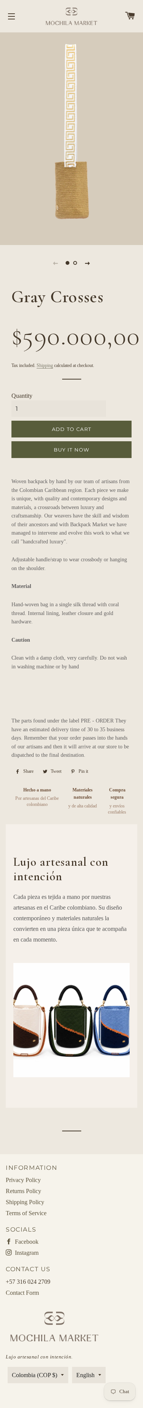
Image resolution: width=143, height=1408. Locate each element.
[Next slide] (87, 263)
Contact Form (22, 1292)
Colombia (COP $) (34, 1375)
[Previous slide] (55, 263)
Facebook (26, 1241)
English (85, 1375)
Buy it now (72, 450)
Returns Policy (23, 1191)
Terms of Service (26, 1213)
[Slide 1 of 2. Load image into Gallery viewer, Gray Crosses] (68, 263)
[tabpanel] (71, 137)
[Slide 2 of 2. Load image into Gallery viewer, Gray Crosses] (75, 263)
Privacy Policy (23, 1180)
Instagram (26, 1252)
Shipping (45, 365)
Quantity (21, 395)
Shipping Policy (25, 1202)
